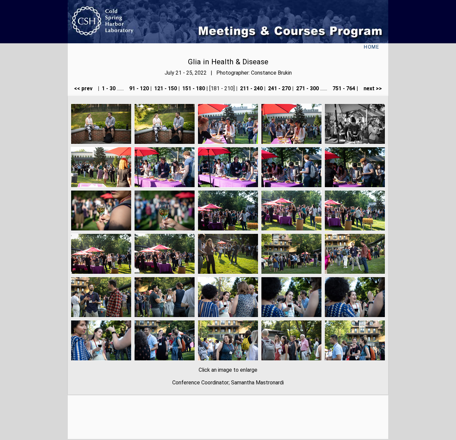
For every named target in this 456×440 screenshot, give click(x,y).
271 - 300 (307, 88)
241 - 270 (279, 88)
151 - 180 (193, 88)
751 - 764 (343, 88)
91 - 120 (138, 88)
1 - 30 (108, 88)
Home (371, 47)
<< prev (85, 88)
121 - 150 (165, 88)
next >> (371, 88)
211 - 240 (251, 88)
